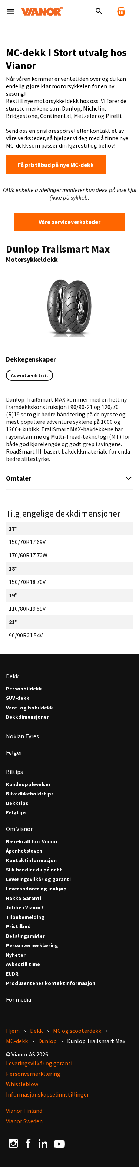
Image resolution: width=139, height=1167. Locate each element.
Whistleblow (22, 1084)
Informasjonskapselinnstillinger (47, 1094)
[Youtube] (59, 1143)
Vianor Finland (24, 1110)
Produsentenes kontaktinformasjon (50, 983)
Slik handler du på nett (34, 870)
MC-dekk (17, 1041)
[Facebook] (28, 1142)
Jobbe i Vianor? (25, 907)
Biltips (14, 771)
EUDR (12, 974)
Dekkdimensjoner (27, 717)
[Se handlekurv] (121, 11)
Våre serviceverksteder (69, 221)
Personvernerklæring (32, 945)
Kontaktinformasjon (31, 860)
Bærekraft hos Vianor (32, 841)
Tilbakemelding (25, 917)
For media (18, 999)
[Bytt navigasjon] (10, 11)
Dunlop (47, 1041)
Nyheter (16, 955)
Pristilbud (18, 926)
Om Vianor (19, 829)
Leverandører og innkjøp (36, 889)
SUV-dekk (17, 698)
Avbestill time (23, 964)
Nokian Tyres (22, 736)
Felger (14, 752)
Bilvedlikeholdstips (30, 794)
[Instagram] (13, 1142)
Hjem (13, 1030)
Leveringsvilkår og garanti (38, 879)
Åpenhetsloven (24, 851)
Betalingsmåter (25, 936)
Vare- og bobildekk (29, 708)
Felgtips (16, 813)
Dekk (12, 676)
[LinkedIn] (43, 1142)
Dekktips (17, 803)
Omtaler (18, 478)
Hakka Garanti (23, 898)
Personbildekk (24, 689)
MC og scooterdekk (77, 1030)
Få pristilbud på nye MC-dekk (56, 164)
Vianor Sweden (24, 1121)
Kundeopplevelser (28, 784)
